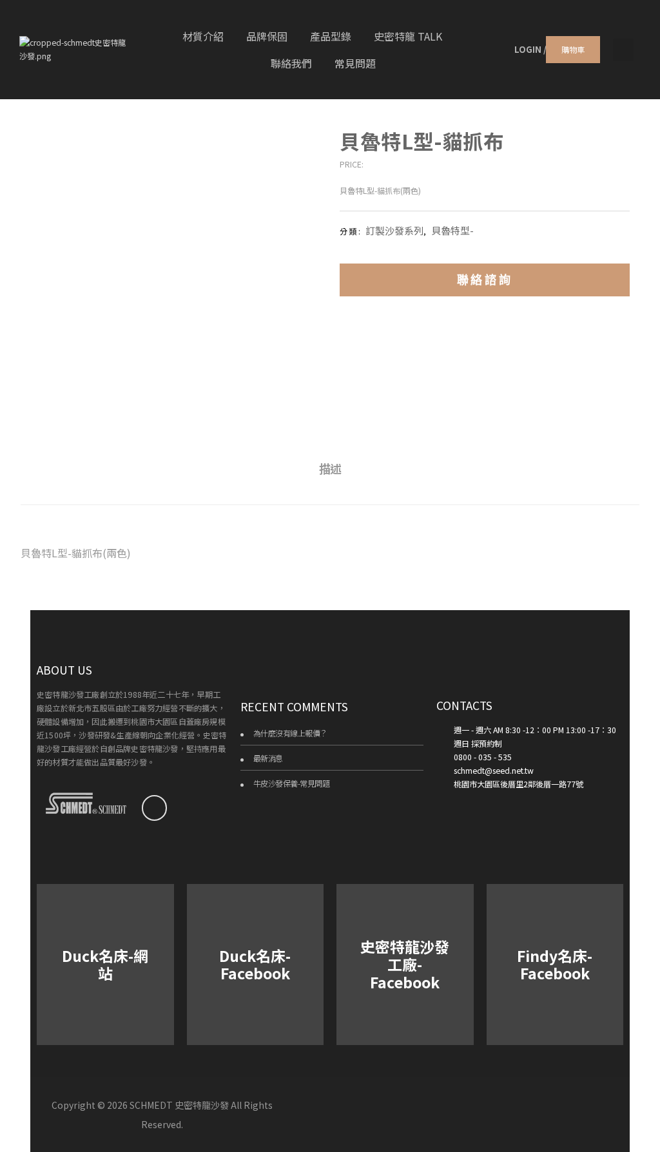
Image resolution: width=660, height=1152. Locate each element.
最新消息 (268, 758)
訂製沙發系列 (394, 230)
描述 (330, 468)
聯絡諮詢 (484, 279)
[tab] (330, 468)
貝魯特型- (452, 230)
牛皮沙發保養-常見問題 (291, 783)
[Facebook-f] (155, 808)
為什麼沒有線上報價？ (290, 733)
